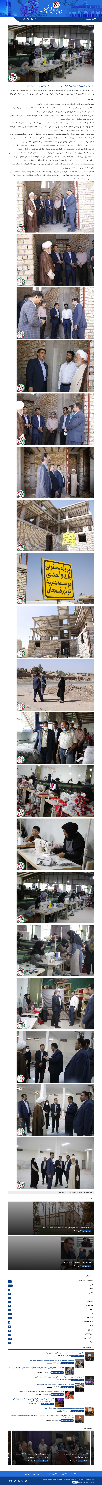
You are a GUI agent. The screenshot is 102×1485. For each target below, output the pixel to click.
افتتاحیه (90, 1293)
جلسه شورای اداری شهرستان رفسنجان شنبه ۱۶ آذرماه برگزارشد (55, 1384)
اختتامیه (90, 1289)
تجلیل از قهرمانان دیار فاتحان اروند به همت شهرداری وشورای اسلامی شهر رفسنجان (59, 1377)
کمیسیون (90, 1330)
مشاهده (59, 1355)
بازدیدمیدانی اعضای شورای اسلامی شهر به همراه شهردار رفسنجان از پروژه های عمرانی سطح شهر (36, 1368)
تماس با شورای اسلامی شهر (34, 1474)
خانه (75, 1474)
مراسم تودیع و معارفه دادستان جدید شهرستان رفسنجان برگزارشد (64, 1353)
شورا (92, 1313)
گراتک (75, 1482)
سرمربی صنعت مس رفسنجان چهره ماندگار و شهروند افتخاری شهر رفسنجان (41, 1391)
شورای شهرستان (88, 1321)
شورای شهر (85, 1231)
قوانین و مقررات (52, 1474)
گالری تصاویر (89, 1333)
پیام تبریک (90, 1301)
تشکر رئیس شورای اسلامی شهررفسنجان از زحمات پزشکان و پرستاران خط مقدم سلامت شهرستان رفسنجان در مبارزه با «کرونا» (41, 1416)
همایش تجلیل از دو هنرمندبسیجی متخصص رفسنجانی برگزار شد (64, 1408)
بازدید (91, 1297)
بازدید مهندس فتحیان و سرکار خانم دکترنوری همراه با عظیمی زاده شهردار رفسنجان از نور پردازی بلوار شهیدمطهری (32, 1400)
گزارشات (90, 1342)
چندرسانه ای (89, 1305)
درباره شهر (65, 1474)
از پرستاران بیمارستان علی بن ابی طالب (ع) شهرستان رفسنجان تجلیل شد (52, 1360)
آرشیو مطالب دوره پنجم (86, 1280)
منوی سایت (90, 19)
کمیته (91, 1325)
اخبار (90, 1231)
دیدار (91, 1309)
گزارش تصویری (88, 1338)
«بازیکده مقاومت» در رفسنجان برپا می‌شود (77, 1262)
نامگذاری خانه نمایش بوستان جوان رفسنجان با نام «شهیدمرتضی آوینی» (67, 1227)
